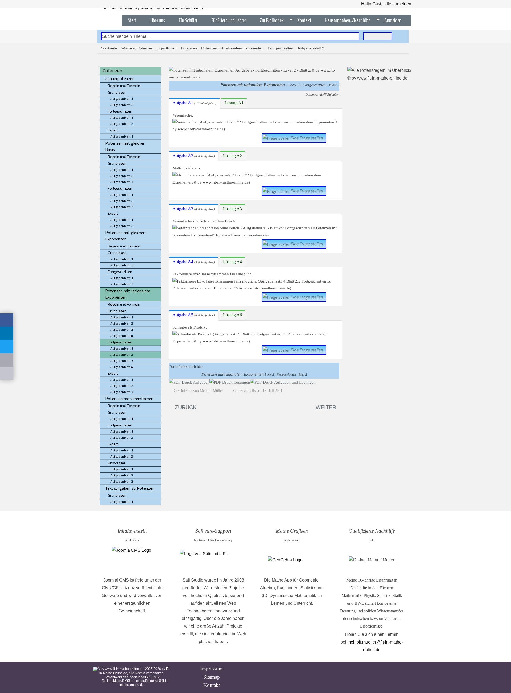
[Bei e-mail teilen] (6, 360)
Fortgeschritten (280, 48)
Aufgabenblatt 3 (121, 181)
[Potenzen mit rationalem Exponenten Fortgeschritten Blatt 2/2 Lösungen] (229, 382)
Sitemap (211, 677)
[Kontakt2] (6, 373)
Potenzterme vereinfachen (129, 398)
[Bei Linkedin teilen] (6, 333)
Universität (116, 463)
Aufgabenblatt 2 (121, 104)
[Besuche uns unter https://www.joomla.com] (132, 560)
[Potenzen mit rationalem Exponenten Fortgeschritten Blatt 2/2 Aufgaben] (189, 382)
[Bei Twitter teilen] (6, 346)
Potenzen (189, 48)
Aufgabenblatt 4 (121, 335)
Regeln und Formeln (124, 85)
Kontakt (211, 685)
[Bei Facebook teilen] (6, 320)
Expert (113, 130)
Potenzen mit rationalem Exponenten (232, 48)
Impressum (211, 668)
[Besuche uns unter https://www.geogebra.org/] (292, 560)
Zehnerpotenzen (119, 78)
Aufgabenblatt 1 (121, 98)
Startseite (109, 48)
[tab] (194, 103)
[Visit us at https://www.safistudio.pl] (213, 560)
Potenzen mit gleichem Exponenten (126, 235)
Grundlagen (117, 92)
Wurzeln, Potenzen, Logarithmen (149, 48)
